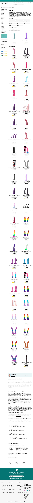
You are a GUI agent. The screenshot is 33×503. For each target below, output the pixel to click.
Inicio (2, 7)
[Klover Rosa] (14, 51)
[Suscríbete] (22, 477)
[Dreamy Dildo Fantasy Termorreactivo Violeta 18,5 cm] (26, 35)
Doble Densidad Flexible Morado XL (14, 251)
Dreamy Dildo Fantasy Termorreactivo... (26, 39)
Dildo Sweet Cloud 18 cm (26, 83)
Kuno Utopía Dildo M (26, 279)
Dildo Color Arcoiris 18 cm (14, 237)
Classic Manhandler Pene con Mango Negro (26, 363)
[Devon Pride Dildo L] (26, 233)
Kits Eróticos (18, 488)
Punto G (2, 14)
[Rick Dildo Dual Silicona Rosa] (26, 65)
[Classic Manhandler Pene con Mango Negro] (26, 358)
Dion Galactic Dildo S (14, 334)
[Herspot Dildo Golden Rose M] (14, 65)
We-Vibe (24, 462)
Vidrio (2, 22)
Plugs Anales (3, 15)
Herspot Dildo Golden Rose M (14, 69)
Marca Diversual (11, 486)
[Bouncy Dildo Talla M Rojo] (26, 93)
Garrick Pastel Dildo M (14, 279)
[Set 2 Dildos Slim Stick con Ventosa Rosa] (14, 289)
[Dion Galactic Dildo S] (14, 330)
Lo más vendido (4, 41)
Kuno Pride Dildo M (14, 348)
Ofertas (2, 44)
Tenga (9, 462)
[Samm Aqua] (14, 35)
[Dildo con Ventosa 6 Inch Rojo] (14, 219)
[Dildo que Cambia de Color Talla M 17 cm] (14, 107)
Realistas (2, 13)
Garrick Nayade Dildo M (14, 320)
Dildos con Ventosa (2, 27)
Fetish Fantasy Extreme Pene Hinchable (14, 167)
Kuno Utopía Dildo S (26, 153)
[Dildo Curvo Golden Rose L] (26, 122)
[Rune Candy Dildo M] (14, 303)
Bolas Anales (3, 17)
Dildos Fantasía (3, 32)
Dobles (2, 19)
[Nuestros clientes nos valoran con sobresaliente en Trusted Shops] (4, 53)
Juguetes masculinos (11, 453)
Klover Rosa (14, 55)
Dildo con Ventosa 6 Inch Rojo (14, 223)
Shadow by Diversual (20, 492)
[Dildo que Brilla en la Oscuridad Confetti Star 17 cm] (26, 247)
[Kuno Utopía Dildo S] (26, 149)
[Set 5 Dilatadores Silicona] (26, 107)
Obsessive (17, 463)
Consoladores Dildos (4, 10)
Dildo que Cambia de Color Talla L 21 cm (14, 196)
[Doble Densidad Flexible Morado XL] (14, 247)
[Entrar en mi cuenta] (29, 3)
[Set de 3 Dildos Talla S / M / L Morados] (14, 135)
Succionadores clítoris (11, 445)
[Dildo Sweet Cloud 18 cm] (26, 79)
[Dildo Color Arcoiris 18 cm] (14, 233)
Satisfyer (10, 461)
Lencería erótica (11, 449)
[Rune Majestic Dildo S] (26, 163)
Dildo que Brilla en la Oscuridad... (26, 251)
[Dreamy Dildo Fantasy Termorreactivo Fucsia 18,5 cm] (14, 93)
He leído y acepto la (16, 478)
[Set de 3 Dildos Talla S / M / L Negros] (26, 205)
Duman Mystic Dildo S (26, 55)
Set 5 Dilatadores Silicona (26, 111)
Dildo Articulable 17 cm (26, 181)
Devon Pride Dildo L (26, 237)
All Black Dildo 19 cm (14, 153)
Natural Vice (24, 461)
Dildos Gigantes (3, 23)
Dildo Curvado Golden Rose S (26, 139)
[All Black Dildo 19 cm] (14, 149)
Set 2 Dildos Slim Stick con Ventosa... (14, 265)
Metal (2, 21)
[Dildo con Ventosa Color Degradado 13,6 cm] (14, 205)
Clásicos (2, 18)
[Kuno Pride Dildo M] (14, 344)
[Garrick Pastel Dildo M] (14, 275)
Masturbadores (19, 489)
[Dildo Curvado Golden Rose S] (26, 135)
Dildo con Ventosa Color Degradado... (14, 209)
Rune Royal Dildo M (26, 348)
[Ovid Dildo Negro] (14, 177)
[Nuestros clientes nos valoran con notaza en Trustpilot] (4, 55)
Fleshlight (10, 463)
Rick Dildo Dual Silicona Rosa (26, 69)
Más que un (16, 0)
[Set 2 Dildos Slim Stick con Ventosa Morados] (14, 261)
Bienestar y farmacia (25, 448)
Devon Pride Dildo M (26, 334)
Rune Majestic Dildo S (26, 167)
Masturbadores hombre (19, 448)
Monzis (16, 462)
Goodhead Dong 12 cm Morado (14, 83)
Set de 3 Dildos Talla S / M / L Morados (14, 139)
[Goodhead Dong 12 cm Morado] (14, 79)
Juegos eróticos (10, 450)
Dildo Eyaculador (3, 31)
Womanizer (24, 463)
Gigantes (18, 25)
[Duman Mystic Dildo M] (26, 191)
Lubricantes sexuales (18, 450)
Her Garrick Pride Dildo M (26, 293)
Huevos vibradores (25, 450)
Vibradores (17, 445)
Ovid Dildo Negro (14, 181)
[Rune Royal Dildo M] (26, 344)
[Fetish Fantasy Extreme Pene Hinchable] (14, 163)
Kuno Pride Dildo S (26, 223)
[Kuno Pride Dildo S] (26, 219)
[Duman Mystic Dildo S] (26, 51)
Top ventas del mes (20, 490)
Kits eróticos (10, 448)
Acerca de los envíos (5, 486)
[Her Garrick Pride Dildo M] (26, 289)
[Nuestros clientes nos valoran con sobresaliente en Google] (4, 51)
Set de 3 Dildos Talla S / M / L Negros (26, 209)
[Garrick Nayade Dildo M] (14, 316)
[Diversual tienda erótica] (7, 3)
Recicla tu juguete (3, 47)
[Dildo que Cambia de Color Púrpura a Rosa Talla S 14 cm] (14, 122)
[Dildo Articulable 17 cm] (26, 177)
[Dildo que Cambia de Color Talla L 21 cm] (14, 191)
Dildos (23, 445)
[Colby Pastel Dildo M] (26, 303)
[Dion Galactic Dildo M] (14, 358)
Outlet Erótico (10, 454)
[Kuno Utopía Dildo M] (26, 275)
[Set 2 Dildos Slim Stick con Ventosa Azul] (26, 261)
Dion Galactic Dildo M (14, 362)
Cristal (10, 25)
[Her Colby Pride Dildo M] (26, 316)
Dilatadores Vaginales (3, 29)
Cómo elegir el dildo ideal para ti (4, 36)
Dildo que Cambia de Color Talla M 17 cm (14, 112)
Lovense (17, 461)
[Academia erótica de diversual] (27, 490)
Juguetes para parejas (18, 453)
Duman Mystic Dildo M (26, 195)
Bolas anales (25, 21)
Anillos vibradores (25, 449)
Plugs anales (18, 21)
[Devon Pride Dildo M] (26, 330)
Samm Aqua (14, 39)
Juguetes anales (25, 453)
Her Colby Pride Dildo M (26, 320)
